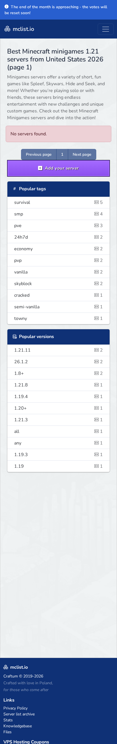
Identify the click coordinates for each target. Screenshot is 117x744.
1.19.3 (58, 455)
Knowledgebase (17, 726)
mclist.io (22, 29)
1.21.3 (58, 420)
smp (58, 214)
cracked (58, 295)
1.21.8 (58, 385)
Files (7, 732)
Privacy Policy (15, 708)
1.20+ (58, 408)
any (58, 443)
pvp (58, 260)
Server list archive (19, 714)
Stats (8, 720)
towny (58, 318)
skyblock (58, 284)
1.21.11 (58, 350)
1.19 (58, 466)
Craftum (10, 676)
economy (58, 249)
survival (58, 202)
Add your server (61, 168)
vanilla (58, 272)
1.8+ (58, 373)
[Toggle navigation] (106, 29)
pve (58, 226)
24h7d (58, 237)
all (58, 431)
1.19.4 (58, 397)
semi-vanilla (58, 307)
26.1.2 (58, 362)
